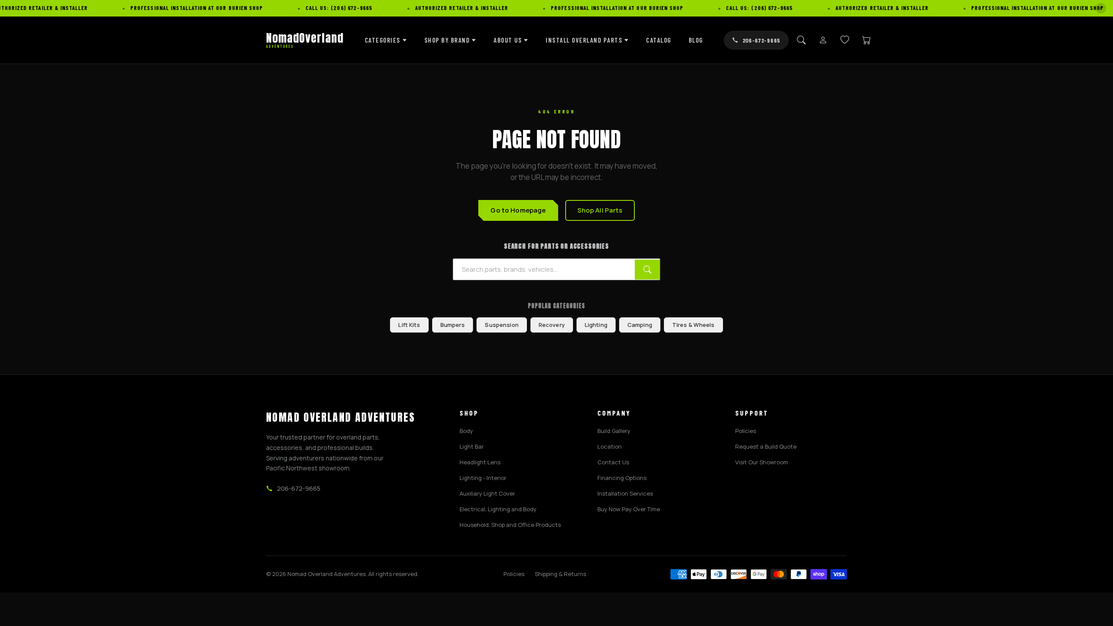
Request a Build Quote (765, 446)
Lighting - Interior (483, 478)
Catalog (658, 40)
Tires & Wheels (693, 325)
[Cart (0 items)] (866, 40)
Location (609, 446)
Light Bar (472, 446)
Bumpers (452, 325)
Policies (745, 431)
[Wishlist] (845, 40)
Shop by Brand (447, 40)
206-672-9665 (761, 40)
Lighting (596, 325)
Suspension (501, 325)
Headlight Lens (480, 462)
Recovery (552, 325)
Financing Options (621, 478)
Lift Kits (409, 325)
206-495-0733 (23, 576)
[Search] (647, 270)
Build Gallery (613, 431)
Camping (639, 325)
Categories (382, 40)
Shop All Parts (600, 210)
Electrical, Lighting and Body (498, 509)
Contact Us (613, 462)
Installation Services (625, 493)
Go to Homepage (518, 210)
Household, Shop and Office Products (510, 525)
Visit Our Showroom (761, 462)
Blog (696, 40)
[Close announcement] (1101, 8)
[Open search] (801, 40)
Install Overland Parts (584, 40)
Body (466, 431)
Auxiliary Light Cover (487, 493)
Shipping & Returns (560, 574)
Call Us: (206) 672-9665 (348, 7)
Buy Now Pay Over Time (628, 509)
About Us (507, 40)
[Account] (823, 40)
